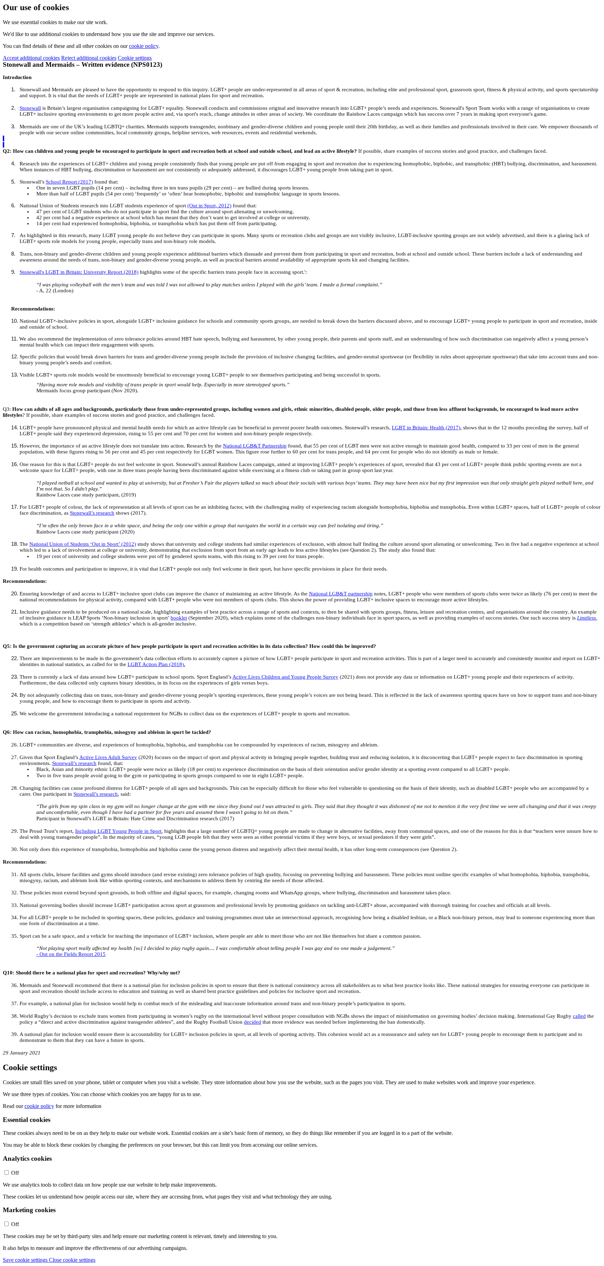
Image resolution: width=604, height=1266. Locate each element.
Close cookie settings (72, 1260)
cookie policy (143, 46)
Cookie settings (135, 58)
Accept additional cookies (31, 58)
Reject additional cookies (88, 58)
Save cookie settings (26, 1260)
